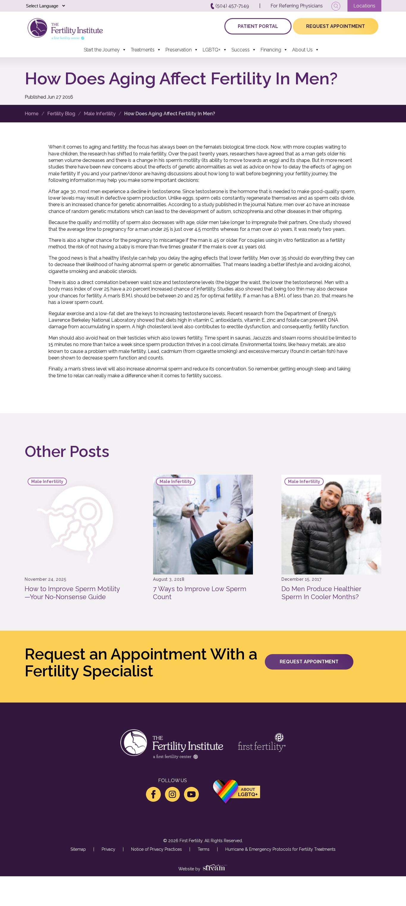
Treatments (143, 50)
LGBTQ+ (212, 50)
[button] (309, 662)
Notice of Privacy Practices (156, 849)
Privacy (108, 849)
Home (32, 113)
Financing (271, 50)
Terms (204, 849)
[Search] (335, 6)
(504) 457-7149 (231, 6)
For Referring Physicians (296, 6)
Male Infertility (100, 113)
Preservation (179, 50)
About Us (302, 50)
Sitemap (78, 849)
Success (241, 50)
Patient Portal (258, 26)
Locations (364, 6)
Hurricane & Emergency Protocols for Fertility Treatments (280, 849)
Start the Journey (102, 50)
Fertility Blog (61, 113)
